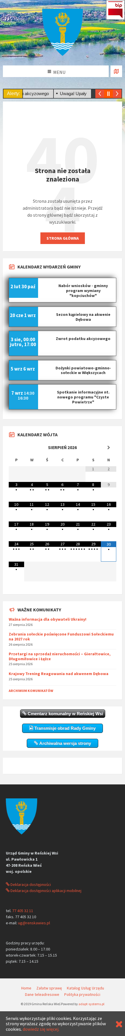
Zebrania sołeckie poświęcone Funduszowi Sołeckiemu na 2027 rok (61, 636)
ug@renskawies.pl (34, 922)
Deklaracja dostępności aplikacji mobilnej (45, 890)
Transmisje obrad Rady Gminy (64, 728)
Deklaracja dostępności (30, 884)
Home (26, 988)
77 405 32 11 (22, 910)
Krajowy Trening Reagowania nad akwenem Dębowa (58, 673)
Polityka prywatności (82, 994)
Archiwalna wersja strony (64, 743)
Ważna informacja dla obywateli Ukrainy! (47, 619)
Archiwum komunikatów (31, 690)
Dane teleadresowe (42, 994)
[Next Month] (108, 447)
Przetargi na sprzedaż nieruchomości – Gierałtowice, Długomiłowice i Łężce (59, 656)
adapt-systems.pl (91, 1004)
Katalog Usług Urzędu (85, 988)
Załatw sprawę (49, 988)
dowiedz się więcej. (41, 1029)
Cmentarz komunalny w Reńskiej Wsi (64, 713)
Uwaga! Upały (65, 93)
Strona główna (63, 238)
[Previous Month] (16, 447)
